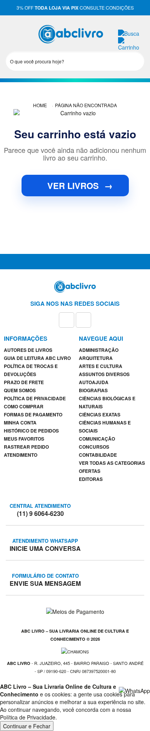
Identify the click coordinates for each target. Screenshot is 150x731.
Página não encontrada (86, 105)
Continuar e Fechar (26, 726)
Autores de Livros (28, 349)
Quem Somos (20, 390)
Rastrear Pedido (26, 446)
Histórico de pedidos (31, 430)
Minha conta (20, 422)
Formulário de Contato (45, 579)
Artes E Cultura (100, 366)
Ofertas (89, 470)
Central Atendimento (40, 509)
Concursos (94, 446)
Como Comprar (23, 406)
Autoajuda (93, 382)
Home (40, 105)
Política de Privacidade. (28, 717)
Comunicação (97, 438)
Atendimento (20, 454)
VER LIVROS (80, 185)
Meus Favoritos (24, 438)
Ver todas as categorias (112, 462)
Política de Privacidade (35, 398)
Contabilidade (98, 454)
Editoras (91, 479)
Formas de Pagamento (33, 414)
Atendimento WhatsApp (45, 544)
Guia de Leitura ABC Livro (37, 358)
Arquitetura (96, 358)
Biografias (93, 390)
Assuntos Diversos (104, 374)
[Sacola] (131, 43)
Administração (98, 349)
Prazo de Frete (24, 382)
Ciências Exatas (99, 414)
